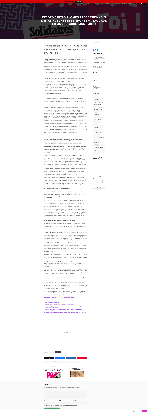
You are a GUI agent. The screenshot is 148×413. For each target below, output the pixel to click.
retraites (95, 137)
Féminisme (101, 117)
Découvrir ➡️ (78, 1)
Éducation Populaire (58, 361)
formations (96, 117)
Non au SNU (95, 85)
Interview (94, 78)
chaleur (95, 104)
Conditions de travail (49, 361)
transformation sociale (98, 147)
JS (93, 79)
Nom (45, 400)
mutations (102, 129)
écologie (95, 153)
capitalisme (100, 102)
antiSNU (95, 96)
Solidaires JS (95, 89)
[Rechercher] (136, 3)
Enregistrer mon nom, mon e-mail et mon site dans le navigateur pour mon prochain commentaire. (61, 405)
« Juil (94, 190)
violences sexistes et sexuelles (98, 150)
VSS (94, 152)
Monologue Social (96, 84)
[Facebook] (141, 3)
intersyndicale (97, 122)
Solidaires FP (95, 88)
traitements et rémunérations (97, 145)
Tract (76, 361)
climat (99, 104)
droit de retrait (97, 114)
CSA (94, 109)
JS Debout (94, 80)
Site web (74, 400)
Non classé (81, 13)
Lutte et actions (95, 81)
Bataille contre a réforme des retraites (99, 99)
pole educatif (96, 132)
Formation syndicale (96, 77)
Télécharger (58, 352)
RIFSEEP (100, 137)
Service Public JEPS (70, 361)
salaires (95, 139)
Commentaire (46, 390)
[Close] (146, 1)
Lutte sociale (95, 82)
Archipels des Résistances (97, 74)
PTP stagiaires (96, 134)
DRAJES (102, 109)
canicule (95, 102)
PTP (101, 132)
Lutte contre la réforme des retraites (98, 127)
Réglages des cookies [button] (136, 411)
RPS (64, 361)
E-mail (60, 400)
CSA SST (97, 109)
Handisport (100, 119)
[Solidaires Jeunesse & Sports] (8, 3)
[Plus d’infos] (138, 3)
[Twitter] (145, 3)
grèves (95, 119)
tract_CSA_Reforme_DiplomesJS (49, 352)
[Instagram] (143, 3)
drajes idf (96, 112)
